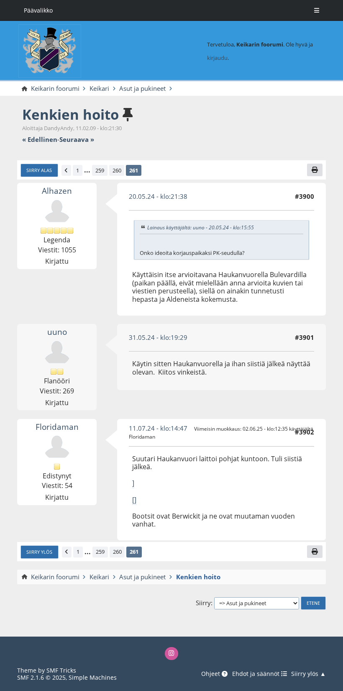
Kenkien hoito (70, 114)
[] (134, 499)
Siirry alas (39, 170)
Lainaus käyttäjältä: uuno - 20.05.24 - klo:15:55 (200, 227)
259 (99, 170)
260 (117, 170)
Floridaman (57, 426)
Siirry (203, 603)
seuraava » (76, 140)
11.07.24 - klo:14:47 (158, 428)
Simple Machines (93, 677)
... (87, 170)
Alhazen (57, 190)
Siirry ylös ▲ (308, 674)
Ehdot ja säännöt (256, 674)
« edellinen (39, 140)
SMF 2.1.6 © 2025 (41, 677)
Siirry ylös (39, 552)
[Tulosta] (315, 170)
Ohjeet (211, 674)
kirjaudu (217, 58)
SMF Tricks (61, 670)
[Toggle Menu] (316, 10)
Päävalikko (38, 10)
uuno (57, 331)
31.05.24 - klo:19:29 (158, 337)
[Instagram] (171, 653)
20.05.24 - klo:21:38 (158, 196)
